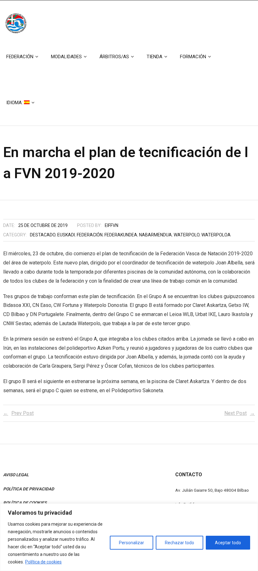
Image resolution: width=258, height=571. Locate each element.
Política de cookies (43, 561)
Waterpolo (186, 234)
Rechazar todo (179, 542)
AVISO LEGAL (16, 474)
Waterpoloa (216, 234)
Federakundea (120, 234)
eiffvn (111, 225)
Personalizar (131, 542)
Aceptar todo (228, 542)
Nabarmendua (155, 234)
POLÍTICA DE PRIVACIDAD (28, 488)
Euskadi (66, 234)
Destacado (42, 234)
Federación (90, 234)
